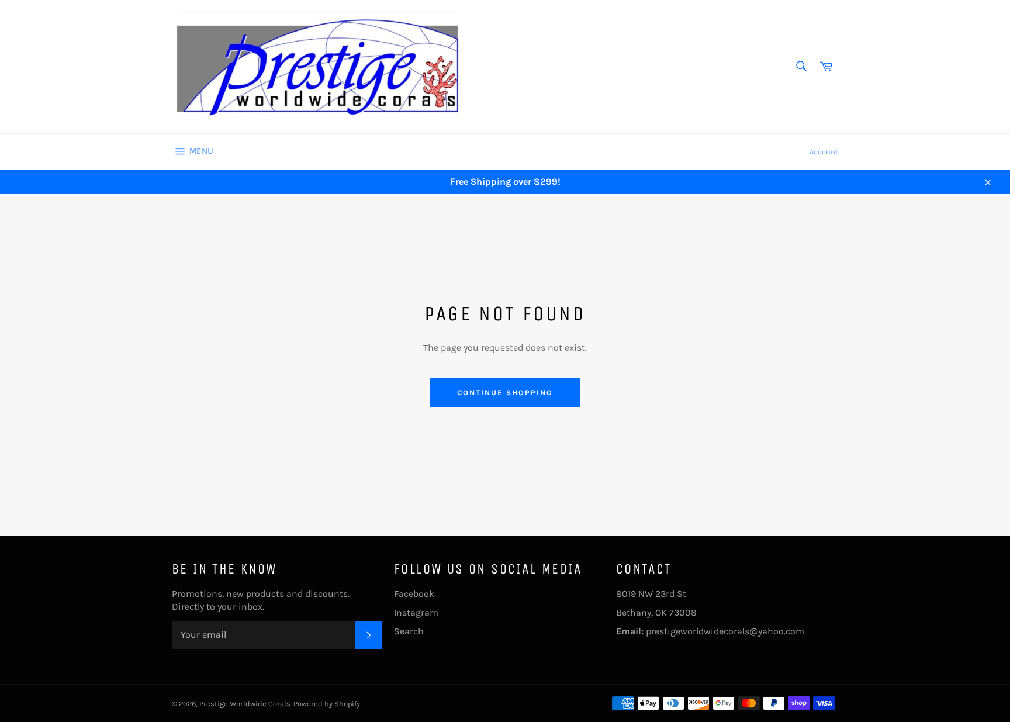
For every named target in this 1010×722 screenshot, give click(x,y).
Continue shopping (504, 392)
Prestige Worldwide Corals (244, 703)
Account (824, 151)
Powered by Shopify (326, 703)
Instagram (416, 612)
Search (409, 631)
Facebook (414, 593)
